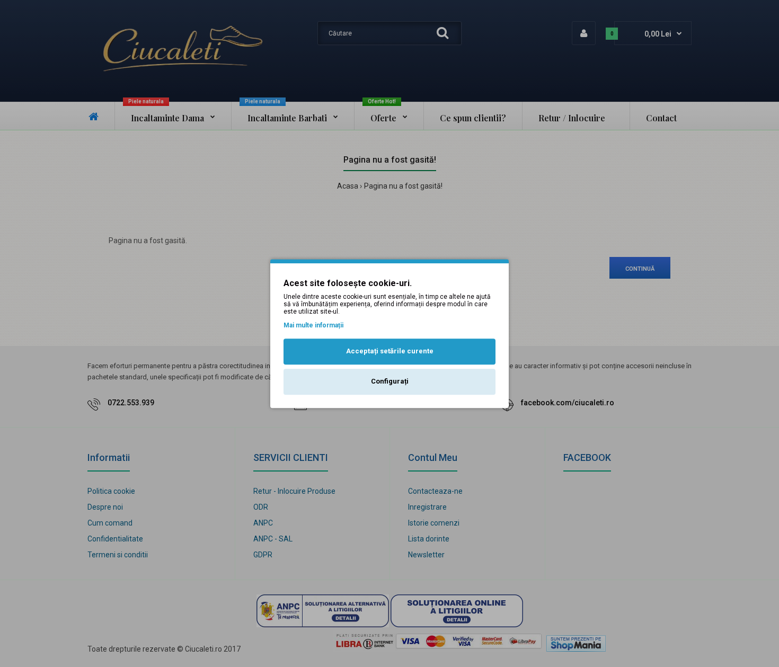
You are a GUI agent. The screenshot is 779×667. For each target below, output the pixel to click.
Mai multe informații (313, 325)
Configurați (390, 381)
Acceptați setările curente (389, 351)
